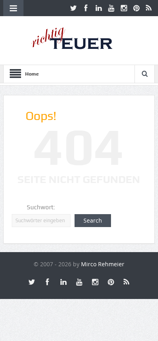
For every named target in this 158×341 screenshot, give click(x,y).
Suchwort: (41, 207)
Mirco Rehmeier (102, 264)
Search (92, 220)
